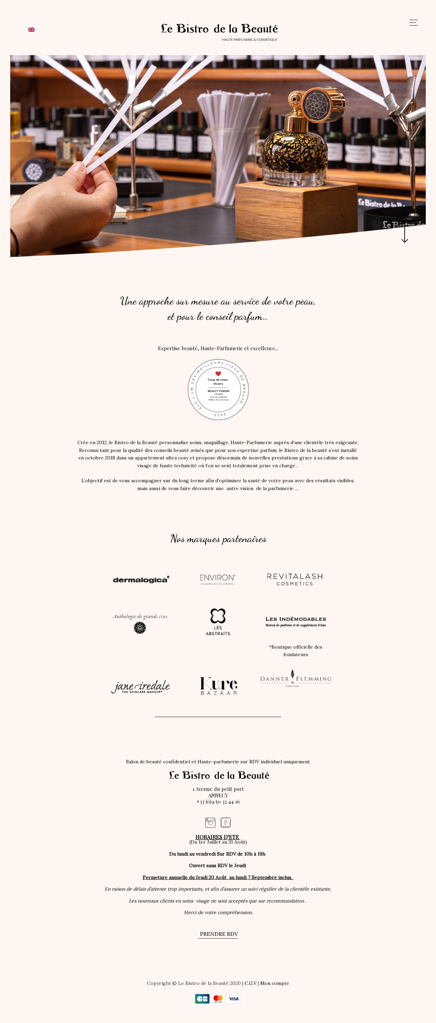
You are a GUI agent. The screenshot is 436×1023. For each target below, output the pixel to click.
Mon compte (274, 983)
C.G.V (250, 983)
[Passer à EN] (31, 29)
